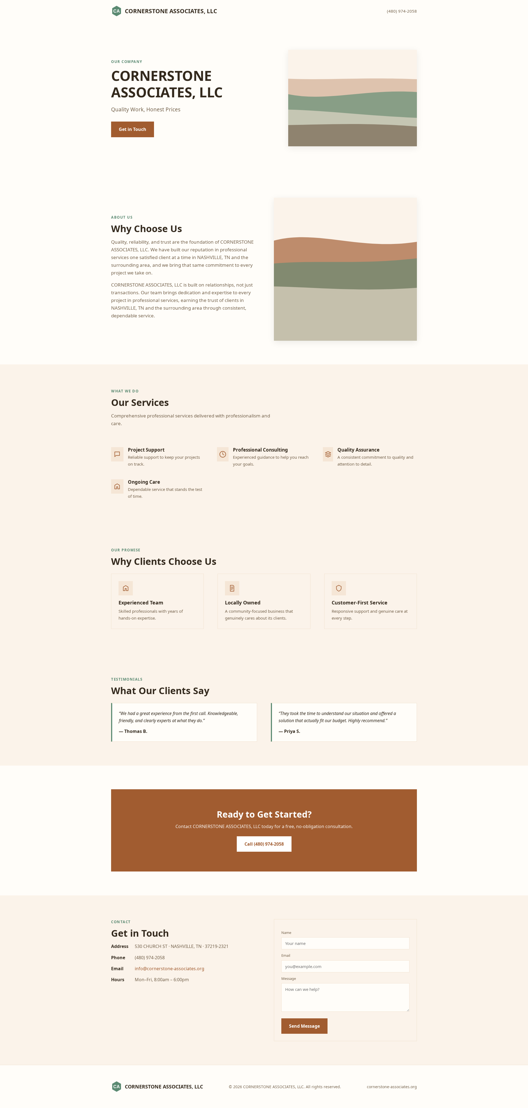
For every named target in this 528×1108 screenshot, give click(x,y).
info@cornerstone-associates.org (169, 969)
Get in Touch (132, 129)
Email (285, 955)
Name (286, 932)
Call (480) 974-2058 (264, 844)
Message (288, 978)
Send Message (304, 1026)
